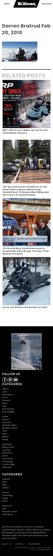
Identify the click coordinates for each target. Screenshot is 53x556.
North (4, 433)
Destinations (7, 394)
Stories (5, 455)
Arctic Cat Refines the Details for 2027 (25, 307)
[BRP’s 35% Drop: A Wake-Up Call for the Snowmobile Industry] (27, 104)
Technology (7, 461)
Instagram (10, 379)
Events (5, 397)
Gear (4, 406)
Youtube (15, 379)
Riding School (8, 447)
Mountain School (9, 428)
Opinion (5, 436)
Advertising (34, 544)
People (5, 439)
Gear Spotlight (8, 411)
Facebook (4, 379)
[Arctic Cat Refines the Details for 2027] (27, 281)
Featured (6, 400)
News (4, 431)
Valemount (7, 467)
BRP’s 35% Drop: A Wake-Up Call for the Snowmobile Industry (25, 131)
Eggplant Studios (46, 549)
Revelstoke (7, 444)
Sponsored (7, 452)
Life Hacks (6, 422)
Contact (20, 544)
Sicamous (6, 450)
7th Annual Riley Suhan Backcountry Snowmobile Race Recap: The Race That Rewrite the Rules (26, 251)
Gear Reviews (8, 409)
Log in (49, 547)
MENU (7, 3)
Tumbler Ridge (8, 464)
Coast (4, 391)
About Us (6, 544)
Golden (5, 416)
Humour (5, 419)
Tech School (7, 458)
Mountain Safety (9, 425)
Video (4, 484)
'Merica (5, 388)
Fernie (4, 403)
